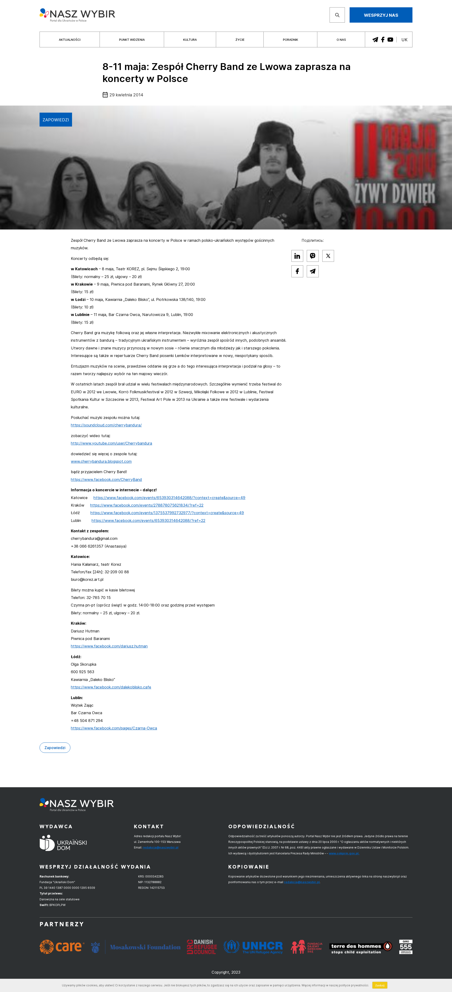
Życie (240, 39)
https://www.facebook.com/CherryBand (106, 479)
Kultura (190, 39)
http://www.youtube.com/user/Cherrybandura (111, 443)
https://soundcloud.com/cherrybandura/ (106, 425)
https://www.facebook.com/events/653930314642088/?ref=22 (148, 520)
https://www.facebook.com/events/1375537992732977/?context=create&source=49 (167, 512)
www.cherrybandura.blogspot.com (101, 461)
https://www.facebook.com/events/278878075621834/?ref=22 (146, 505)
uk (404, 39)
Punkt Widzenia (132, 39)
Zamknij (379, 985)
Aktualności (70, 39)
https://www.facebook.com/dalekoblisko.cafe (111, 687)
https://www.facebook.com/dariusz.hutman (109, 646)
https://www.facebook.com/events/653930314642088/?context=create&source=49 (169, 497)
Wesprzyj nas (381, 15)
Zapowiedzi (56, 119)
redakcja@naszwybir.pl (160, 847)
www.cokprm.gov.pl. (344, 853)
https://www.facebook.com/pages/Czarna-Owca (114, 728)
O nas (341, 39)
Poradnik (290, 39)
